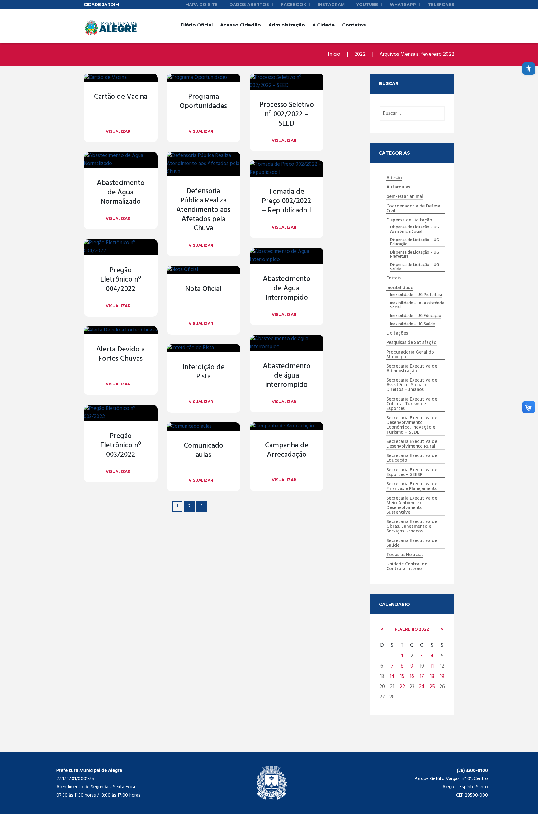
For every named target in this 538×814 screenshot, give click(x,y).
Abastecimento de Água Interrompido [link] (286, 289)
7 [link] (392, 666)
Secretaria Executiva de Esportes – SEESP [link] (411, 473)
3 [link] (202, 506)
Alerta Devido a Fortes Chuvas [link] (120, 354)
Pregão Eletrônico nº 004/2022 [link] (120, 280)
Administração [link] (286, 25)
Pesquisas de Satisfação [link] (411, 342)
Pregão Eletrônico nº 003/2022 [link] (120, 446)
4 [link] (432, 656)
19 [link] (442, 676)
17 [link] (422, 676)
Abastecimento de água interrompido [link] (286, 376)
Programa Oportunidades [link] (203, 101)
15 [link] (402, 676)
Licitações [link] (397, 333)
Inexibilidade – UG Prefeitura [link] (416, 295)
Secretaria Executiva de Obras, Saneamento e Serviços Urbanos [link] (411, 527)
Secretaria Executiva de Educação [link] (411, 458)
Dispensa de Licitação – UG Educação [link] (414, 242)
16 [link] (412, 676)
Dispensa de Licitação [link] (409, 220)
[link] (528, 68)
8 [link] (402, 666)
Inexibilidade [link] (399, 288)
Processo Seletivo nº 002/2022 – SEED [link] (286, 114)
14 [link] (392, 676)
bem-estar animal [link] (404, 196)
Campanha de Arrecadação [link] (286, 450)
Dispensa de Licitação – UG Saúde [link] (414, 267)
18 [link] (432, 676)
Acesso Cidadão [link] (240, 25)
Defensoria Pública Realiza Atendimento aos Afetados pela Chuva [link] (203, 210)
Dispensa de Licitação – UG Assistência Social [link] (414, 229)
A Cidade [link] (323, 25)
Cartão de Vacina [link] (120, 97)
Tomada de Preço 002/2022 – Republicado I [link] (286, 201)
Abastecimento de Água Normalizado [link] (120, 193)
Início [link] (334, 54)
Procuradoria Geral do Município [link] (410, 355)
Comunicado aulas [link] (203, 450)
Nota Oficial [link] (203, 289)
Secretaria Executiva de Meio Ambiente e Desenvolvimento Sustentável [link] (411, 505)
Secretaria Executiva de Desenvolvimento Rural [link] (411, 444)
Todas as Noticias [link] (404, 555)
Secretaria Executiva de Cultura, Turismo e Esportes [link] (411, 404)
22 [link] (402, 687)
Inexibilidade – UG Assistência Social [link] (417, 305)
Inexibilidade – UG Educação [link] (415, 316)
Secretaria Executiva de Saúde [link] (411, 543)
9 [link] (411, 666)
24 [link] (422, 687)
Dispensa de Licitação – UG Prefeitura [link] (414, 254)
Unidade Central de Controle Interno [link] (406, 567)
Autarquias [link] (398, 187)
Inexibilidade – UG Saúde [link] (412, 324)
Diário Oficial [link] (197, 25)
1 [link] (402, 656)
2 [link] (189, 506)
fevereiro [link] (412, 629)
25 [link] (432, 687)
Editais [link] (393, 278)
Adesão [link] (394, 178)
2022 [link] (360, 54)
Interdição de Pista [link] (203, 372)
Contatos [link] (354, 25)
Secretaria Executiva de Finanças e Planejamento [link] (412, 487)
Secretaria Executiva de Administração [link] (411, 369)
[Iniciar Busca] (394, 25)
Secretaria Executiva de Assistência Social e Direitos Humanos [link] (411, 385)
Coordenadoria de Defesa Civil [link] (413, 209)
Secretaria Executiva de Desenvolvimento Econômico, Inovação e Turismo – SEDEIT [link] (411, 425)
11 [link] (432, 666)
